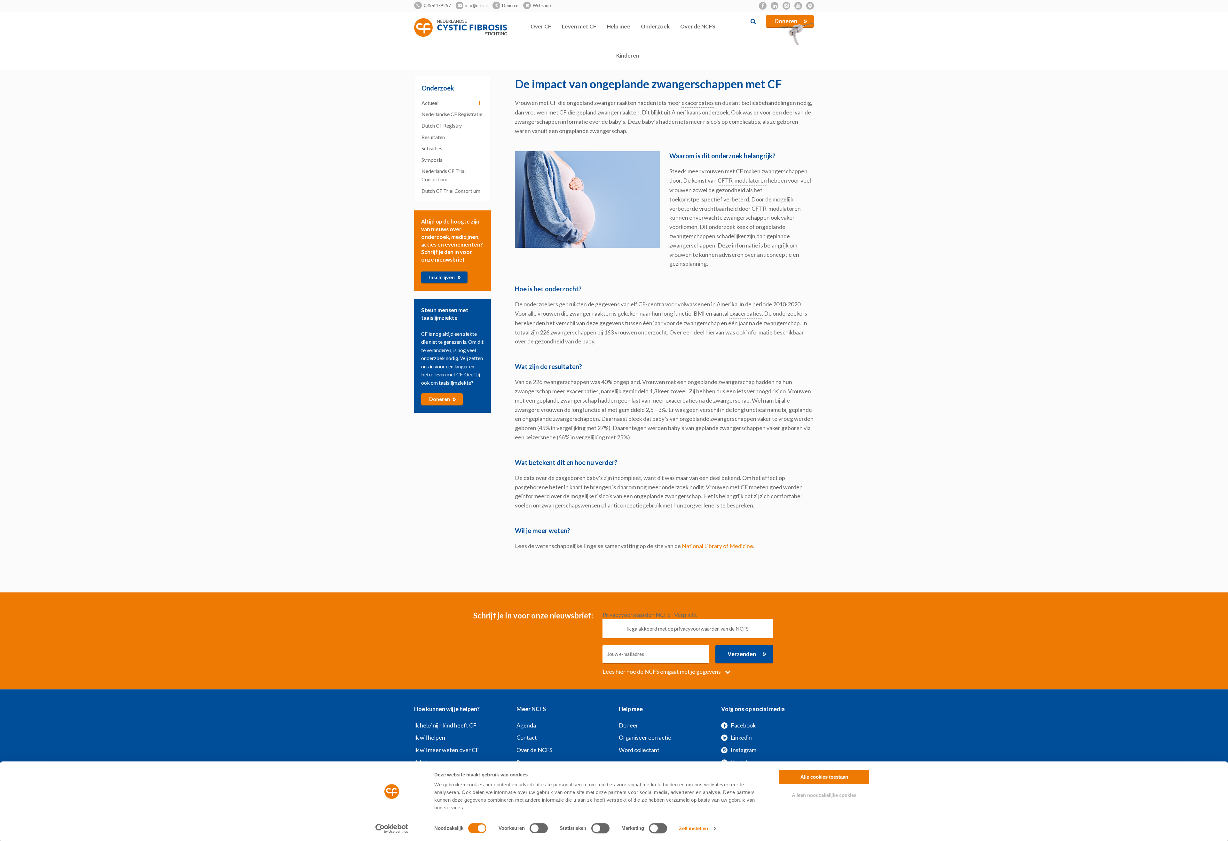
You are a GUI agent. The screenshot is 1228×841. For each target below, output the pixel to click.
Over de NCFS (697, 26)
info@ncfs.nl (476, 5)
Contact (526, 737)
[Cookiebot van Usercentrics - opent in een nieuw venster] (392, 828)
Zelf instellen (693, 828)
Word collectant (639, 749)
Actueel (429, 103)
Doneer (628, 725)
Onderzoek (655, 26)
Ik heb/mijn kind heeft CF (445, 725)
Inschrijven (445, 276)
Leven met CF (579, 26)
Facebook (743, 725)
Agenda (526, 725)
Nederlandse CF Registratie (451, 114)
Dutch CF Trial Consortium (450, 191)
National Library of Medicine (717, 545)
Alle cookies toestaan (824, 777)
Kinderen (627, 55)
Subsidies (431, 148)
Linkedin (741, 737)
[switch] (539, 828)
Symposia (432, 160)
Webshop (542, 5)
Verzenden (747, 653)
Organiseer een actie (645, 737)
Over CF (541, 26)
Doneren (510, 5)
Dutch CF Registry (441, 125)
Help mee (618, 26)
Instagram (743, 749)
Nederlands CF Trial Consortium (443, 175)
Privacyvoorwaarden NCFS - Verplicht (649, 614)
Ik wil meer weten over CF (446, 749)
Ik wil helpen (429, 737)
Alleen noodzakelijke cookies (824, 795)
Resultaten (433, 137)
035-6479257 (437, 5)
